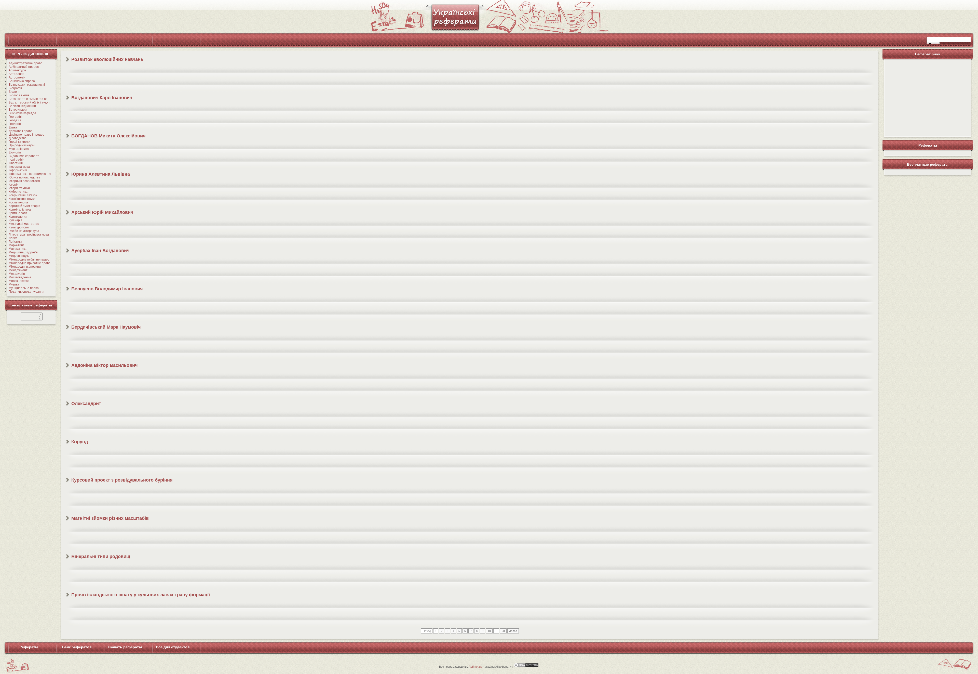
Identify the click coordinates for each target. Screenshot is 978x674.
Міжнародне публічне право (29, 259)
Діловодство (17, 138)
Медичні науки (19, 256)
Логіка (13, 238)
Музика (14, 284)
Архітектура (17, 70)
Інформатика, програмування (30, 174)
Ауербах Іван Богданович (100, 250)
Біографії (15, 88)
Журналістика (19, 149)
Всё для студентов (173, 647)
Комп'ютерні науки (22, 199)
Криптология (18, 216)
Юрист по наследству (24, 177)
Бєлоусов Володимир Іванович (107, 288)
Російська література (24, 231)
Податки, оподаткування (26, 291)
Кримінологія (18, 213)
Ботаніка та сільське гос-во (28, 99)
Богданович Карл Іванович (101, 97)
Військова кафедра (22, 113)
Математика (17, 249)
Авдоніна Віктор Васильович (104, 365)
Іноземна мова (19, 166)
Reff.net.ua (475, 666)
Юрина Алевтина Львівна (100, 174)
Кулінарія (15, 220)
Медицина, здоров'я (23, 252)
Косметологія (18, 202)
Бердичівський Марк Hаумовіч (106, 327)
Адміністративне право (25, 63)
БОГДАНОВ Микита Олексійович (108, 135)
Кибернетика (18, 191)
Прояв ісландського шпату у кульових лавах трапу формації (140, 594)
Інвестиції (16, 163)
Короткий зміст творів (24, 206)
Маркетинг (16, 245)
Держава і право (20, 131)
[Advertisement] (927, 97)
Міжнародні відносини (25, 266)
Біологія (14, 92)
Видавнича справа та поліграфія (24, 157)
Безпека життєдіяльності (27, 84)
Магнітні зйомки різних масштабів (110, 518)
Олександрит (86, 403)
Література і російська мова (29, 234)
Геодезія (15, 120)
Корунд (79, 441)
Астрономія (17, 77)
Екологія (15, 152)
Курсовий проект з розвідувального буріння (122, 480)
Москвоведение (20, 277)
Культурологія (19, 227)
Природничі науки (22, 145)
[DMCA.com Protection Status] (526, 666)
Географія (16, 117)
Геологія (15, 124)
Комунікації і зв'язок (23, 195)
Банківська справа (22, 81)
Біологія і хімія (19, 95)
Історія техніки (19, 188)
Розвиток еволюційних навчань (107, 59)
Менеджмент (18, 270)
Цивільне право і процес (26, 134)
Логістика (15, 241)
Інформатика (18, 170)
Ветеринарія (18, 109)
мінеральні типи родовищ (100, 556)
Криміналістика (20, 209)
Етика (13, 127)
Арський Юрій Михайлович (102, 212)
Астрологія (16, 74)
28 (503, 630)
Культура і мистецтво (24, 224)
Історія (14, 184)
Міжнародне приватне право (29, 263)
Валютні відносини (22, 106)
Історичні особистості (24, 181)
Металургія (17, 274)
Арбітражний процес (24, 67)
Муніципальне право (24, 288)
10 (489, 630)
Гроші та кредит (20, 142)
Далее (513, 630)
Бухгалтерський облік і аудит (29, 102)
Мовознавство (19, 281)
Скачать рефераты (125, 647)
